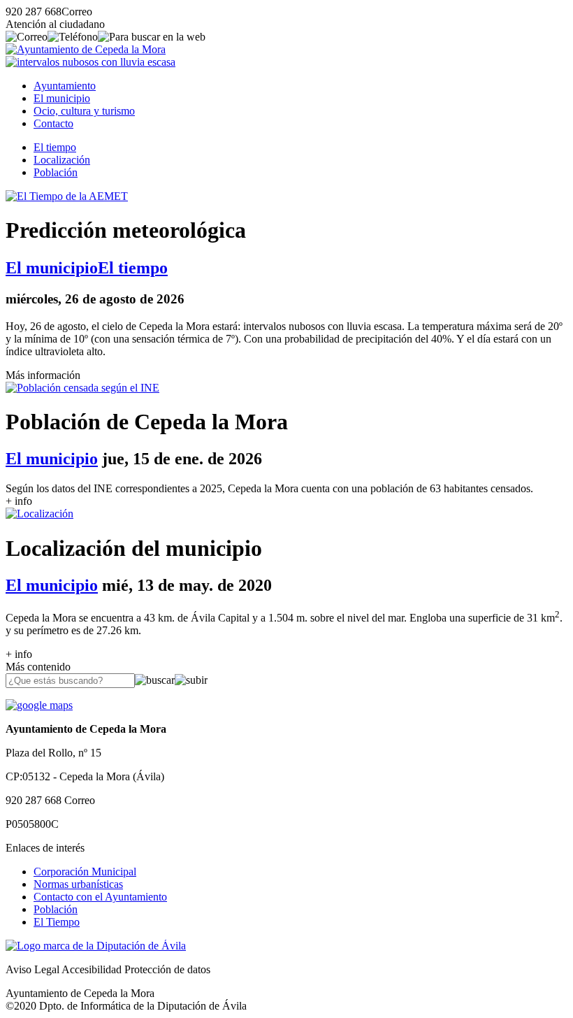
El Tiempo (57, 922)
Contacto (53, 123)
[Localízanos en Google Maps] (39, 705)
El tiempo (55, 147)
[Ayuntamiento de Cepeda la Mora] (86, 49)
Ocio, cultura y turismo (84, 111)
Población (56, 172)
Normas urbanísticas (78, 884)
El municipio (62, 98)
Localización (62, 160)
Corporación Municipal (85, 871)
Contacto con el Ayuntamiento (100, 897)
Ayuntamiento (65, 86)
